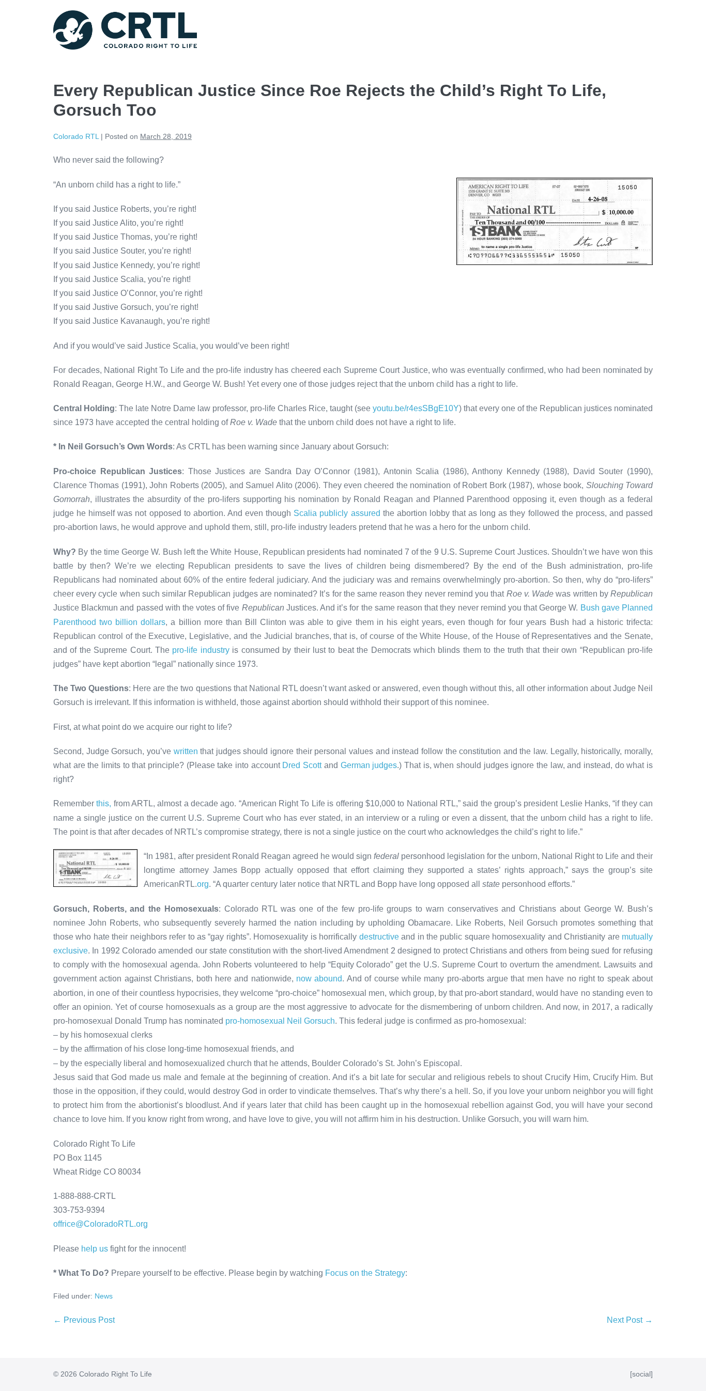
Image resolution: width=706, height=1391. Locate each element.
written (186, 751)
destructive (379, 936)
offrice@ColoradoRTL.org (100, 1224)
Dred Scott (301, 765)
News (104, 1296)
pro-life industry (200, 650)
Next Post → (630, 1320)
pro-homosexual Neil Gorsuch (280, 1021)
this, (103, 803)
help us (94, 1248)
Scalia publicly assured (337, 513)
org (203, 884)
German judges (369, 765)
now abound (319, 978)
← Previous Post (84, 1320)
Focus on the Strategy (365, 1273)
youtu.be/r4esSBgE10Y (416, 408)
